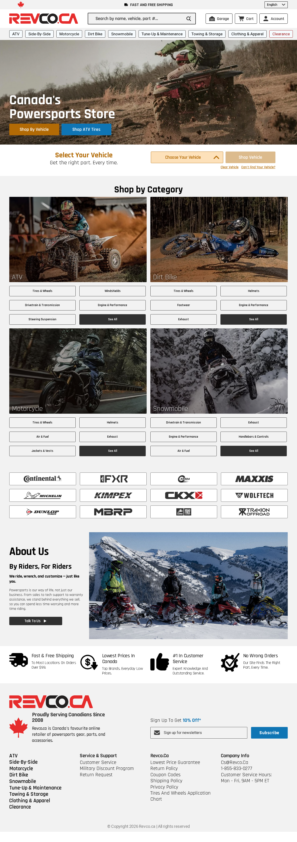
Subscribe (269, 733)
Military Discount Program (107, 769)
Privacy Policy (164, 787)
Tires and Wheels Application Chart (180, 796)
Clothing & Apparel (247, 34)
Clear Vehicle (230, 167)
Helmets (253, 291)
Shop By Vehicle (34, 129)
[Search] (189, 19)
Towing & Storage (207, 34)
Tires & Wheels (42, 291)
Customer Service (98, 762)
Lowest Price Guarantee (175, 762)
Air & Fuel (42, 437)
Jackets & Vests (42, 451)
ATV (15, 34)
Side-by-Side (39, 34)
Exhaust (183, 319)
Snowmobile (122, 34)
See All (112, 319)
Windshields (113, 291)
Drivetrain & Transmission (42, 305)
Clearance (281, 34)
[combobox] (139, 18)
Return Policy (164, 769)
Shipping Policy (166, 781)
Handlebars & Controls (254, 437)
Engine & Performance (112, 305)
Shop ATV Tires (86, 129)
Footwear (183, 305)
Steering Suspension (42, 319)
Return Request (96, 775)
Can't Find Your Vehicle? (258, 167)
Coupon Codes (165, 775)
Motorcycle (69, 34)
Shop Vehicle (250, 157)
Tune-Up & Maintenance (162, 34)
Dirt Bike (95, 34)
